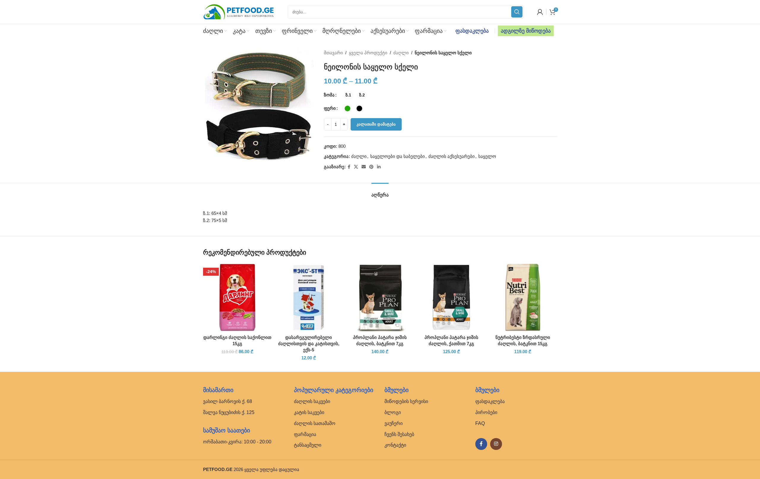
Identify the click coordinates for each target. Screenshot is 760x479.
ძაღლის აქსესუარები (451, 156)
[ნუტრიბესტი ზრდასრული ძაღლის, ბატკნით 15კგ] (523, 297)
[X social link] (356, 167)
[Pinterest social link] (371, 167)
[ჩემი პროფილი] (540, 12)
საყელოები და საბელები (397, 156)
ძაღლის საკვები (312, 401)
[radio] (348, 95)
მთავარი (333, 52)
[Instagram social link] (496, 444)
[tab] (380, 192)
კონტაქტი (395, 445)
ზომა (329, 94)
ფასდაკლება (472, 31)
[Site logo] (238, 11)
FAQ (480, 423)
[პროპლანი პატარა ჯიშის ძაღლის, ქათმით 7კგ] (451, 297)
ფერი (330, 108)
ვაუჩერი (393, 423)
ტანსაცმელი (307, 445)
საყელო (487, 156)
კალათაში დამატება (376, 124)
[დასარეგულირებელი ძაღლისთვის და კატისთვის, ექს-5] (308, 297)
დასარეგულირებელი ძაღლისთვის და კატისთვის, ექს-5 (308, 343)
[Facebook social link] (349, 167)
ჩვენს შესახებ (399, 434)
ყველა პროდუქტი (368, 52)
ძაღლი (401, 52)
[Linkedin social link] (378, 167)
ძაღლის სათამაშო (314, 423)
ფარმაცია (305, 434)
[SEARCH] (516, 12)
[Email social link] (364, 167)
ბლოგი (392, 412)
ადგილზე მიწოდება (526, 31)
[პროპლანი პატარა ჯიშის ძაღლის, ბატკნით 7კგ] (380, 297)
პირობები (486, 412)
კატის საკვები (309, 412)
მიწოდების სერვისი (406, 401)
